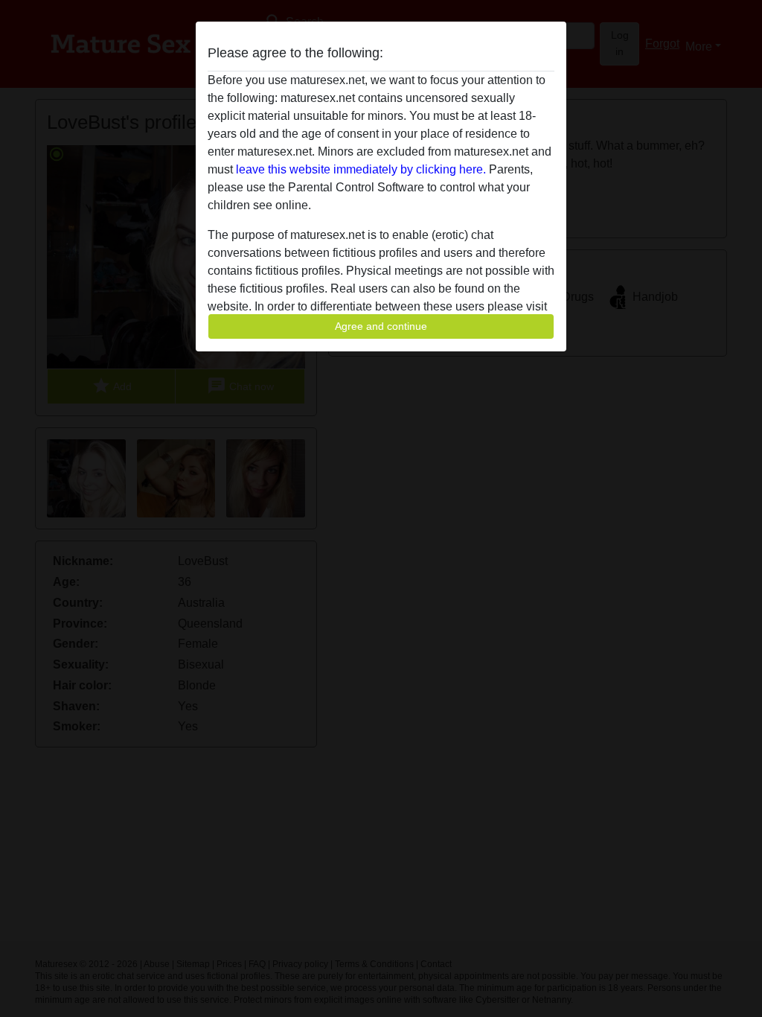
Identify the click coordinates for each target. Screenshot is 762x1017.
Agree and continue (381, 326)
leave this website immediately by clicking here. (361, 169)
